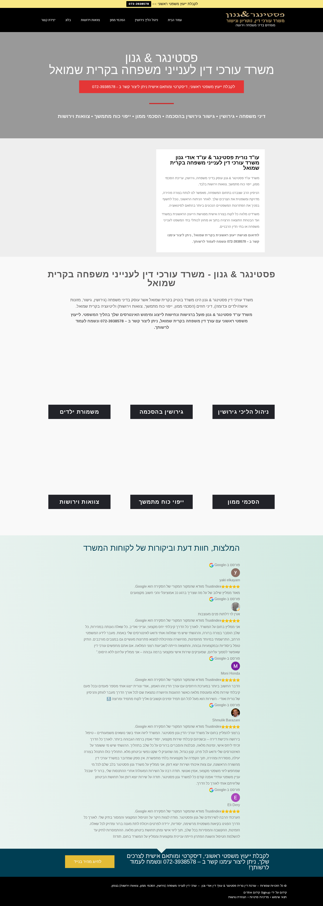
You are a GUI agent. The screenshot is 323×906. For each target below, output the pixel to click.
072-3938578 (139, 3)
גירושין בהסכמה (162, 412)
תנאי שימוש (279, 897)
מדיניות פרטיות (259, 897)
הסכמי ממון (243, 502)
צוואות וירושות (80, 502)
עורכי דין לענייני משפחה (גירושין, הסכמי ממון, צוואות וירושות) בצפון (154, 885)
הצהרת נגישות (237, 897)
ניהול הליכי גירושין (243, 412)
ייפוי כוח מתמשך (161, 502)
